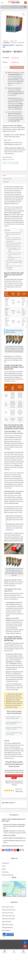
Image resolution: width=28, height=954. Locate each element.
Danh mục (4, 952)
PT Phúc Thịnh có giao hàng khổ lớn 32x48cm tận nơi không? (14, 728)
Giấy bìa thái (13, 41)
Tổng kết (10, 269)
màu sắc (13, 356)
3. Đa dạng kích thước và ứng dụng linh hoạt (14, 258)
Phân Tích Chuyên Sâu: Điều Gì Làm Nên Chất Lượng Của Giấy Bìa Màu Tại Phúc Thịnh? (14, 245)
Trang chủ (5, 41)
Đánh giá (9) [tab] (6, 181)
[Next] (23, 24)
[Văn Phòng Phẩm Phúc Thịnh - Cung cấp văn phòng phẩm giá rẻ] (14, 2)
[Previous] (5, 24)
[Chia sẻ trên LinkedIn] (17, 163)
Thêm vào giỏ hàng (17, 67)
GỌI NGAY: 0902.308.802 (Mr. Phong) (15, 776)
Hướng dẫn (23, 952)
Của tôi (14, 952)
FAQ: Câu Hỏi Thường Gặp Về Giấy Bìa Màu (14, 266)
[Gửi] (25, 7)
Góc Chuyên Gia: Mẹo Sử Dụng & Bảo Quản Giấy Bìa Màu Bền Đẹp (14, 262)
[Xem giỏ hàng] (25, 2)
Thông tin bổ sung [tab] (7, 178)
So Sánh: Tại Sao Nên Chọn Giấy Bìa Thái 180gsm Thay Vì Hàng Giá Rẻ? (13, 239)
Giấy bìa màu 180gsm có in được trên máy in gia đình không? (13, 718)
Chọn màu (5, 62)
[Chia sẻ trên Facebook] (6, 163)
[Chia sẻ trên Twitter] (9, 163)
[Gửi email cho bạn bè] (12, 163)
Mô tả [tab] (4, 175)
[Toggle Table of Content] (20, 230)
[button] (2, 2)
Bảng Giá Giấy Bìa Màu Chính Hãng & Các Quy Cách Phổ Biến (13, 234)
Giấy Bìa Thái (13, 385)
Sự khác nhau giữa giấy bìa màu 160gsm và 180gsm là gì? (13, 723)
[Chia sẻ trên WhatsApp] (4, 163)
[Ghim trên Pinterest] (15, 163)
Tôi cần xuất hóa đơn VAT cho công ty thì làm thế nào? (13, 733)
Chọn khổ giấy (6, 57)
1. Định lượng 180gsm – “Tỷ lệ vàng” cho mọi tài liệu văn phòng (14, 250)
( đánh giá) (14, 42)
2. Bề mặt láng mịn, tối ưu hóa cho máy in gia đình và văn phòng (15, 254)
